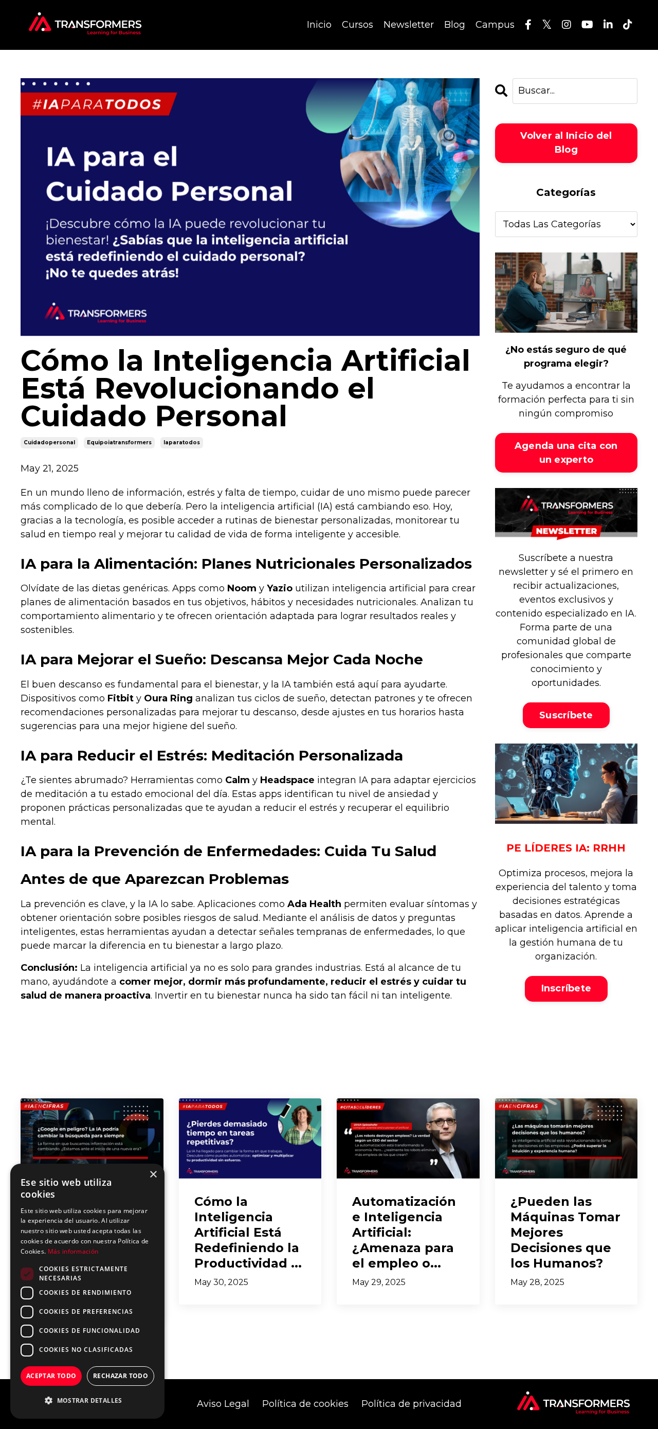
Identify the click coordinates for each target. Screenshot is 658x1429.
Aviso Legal (223, 1403)
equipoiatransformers (119, 442)
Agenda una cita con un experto (566, 452)
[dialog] (87, 1291)
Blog (454, 24)
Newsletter (408, 24)
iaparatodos (181, 442)
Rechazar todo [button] (120, 1375)
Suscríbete (566, 715)
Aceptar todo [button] (51, 1375)
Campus (495, 24)
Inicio (319, 24)
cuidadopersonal (49, 442)
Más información (73, 1251)
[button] (87, 1400)
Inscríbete (566, 988)
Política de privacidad (411, 1403)
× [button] (153, 1175)
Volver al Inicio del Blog (566, 142)
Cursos (357, 24)
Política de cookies (305, 1403)
